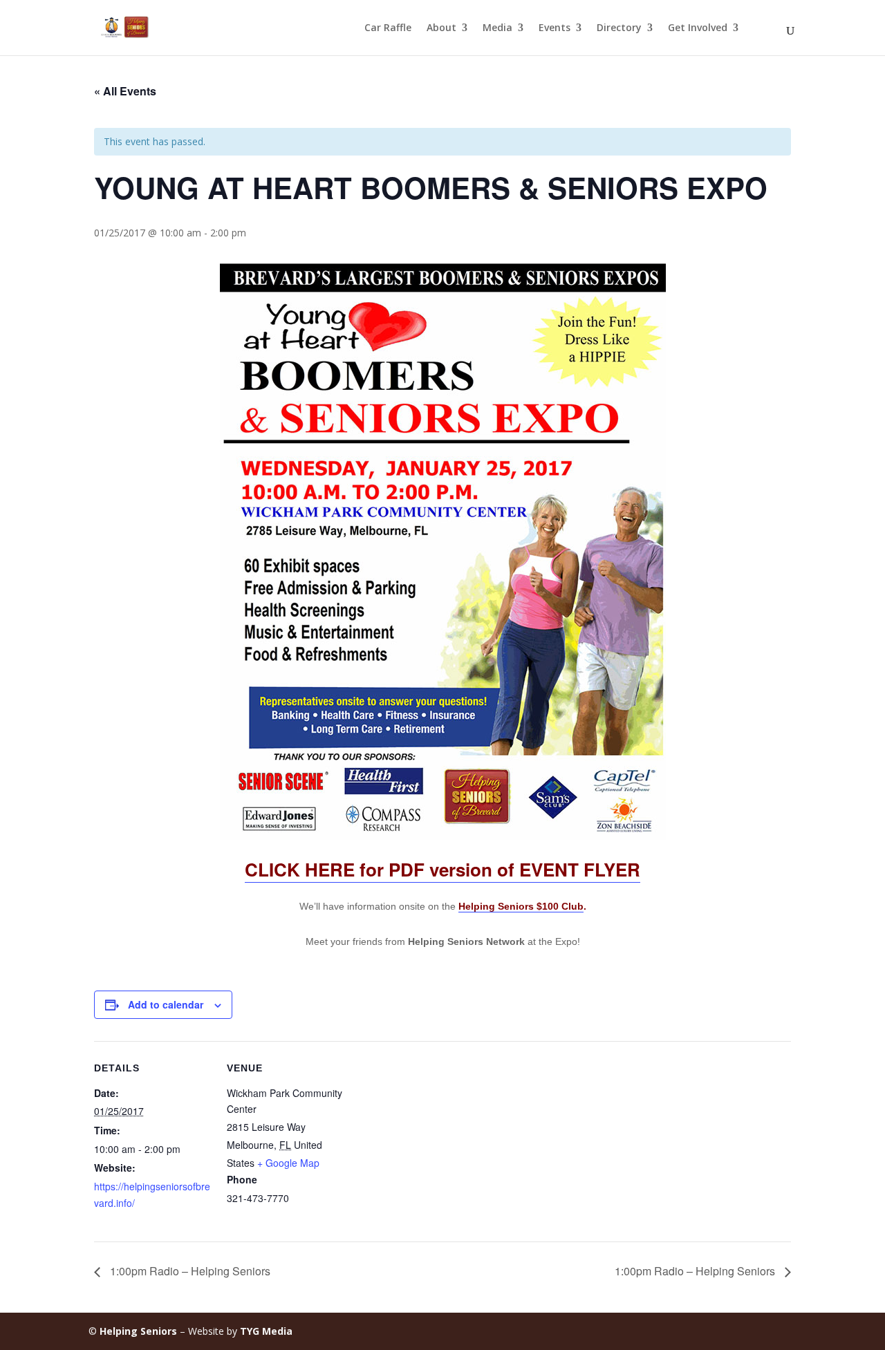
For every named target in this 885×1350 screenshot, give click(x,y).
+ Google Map (288, 1163)
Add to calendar (165, 1004)
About (441, 28)
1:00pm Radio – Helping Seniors (188, 1271)
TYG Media (266, 1331)
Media (497, 28)
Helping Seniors (138, 1331)
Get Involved (697, 28)
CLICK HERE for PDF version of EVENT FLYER (442, 869)
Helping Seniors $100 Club (521, 906)
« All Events (125, 91)
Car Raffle (387, 28)
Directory (619, 28)
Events (554, 28)
